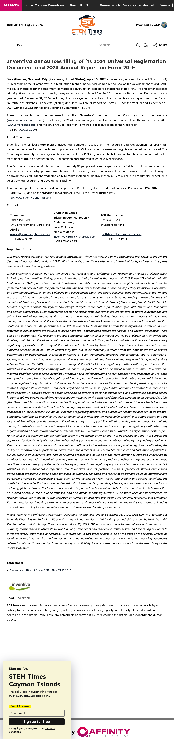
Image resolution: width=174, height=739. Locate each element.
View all (165, 5)
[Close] (66, 665)
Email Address (20, 706)
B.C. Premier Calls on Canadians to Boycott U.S (51, 5)
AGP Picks (11, 5)
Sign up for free (37, 721)
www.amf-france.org (21, 124)
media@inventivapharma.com (30, 234)
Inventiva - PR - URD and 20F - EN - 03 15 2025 (40, 570)
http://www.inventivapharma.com (29, 197)
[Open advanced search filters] (146, 45)
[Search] (138, 45)
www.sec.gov (27, 129)
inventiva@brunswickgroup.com (74, 236)
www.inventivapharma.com (25, 120)
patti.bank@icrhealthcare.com (121, 234)
